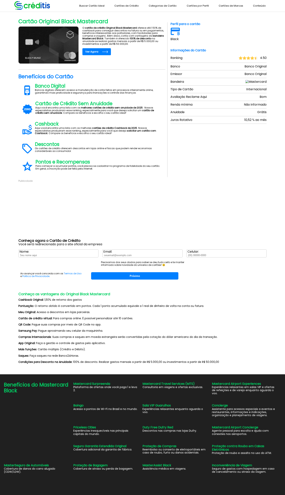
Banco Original (36, 13)
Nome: (24, 251)
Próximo (135, 276)
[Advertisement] (134, 210)
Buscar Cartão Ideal (91, 5)
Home (21, 13)
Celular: (193, 251)
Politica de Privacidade (35, 276)
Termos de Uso (72, 273)
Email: (107, 251)
